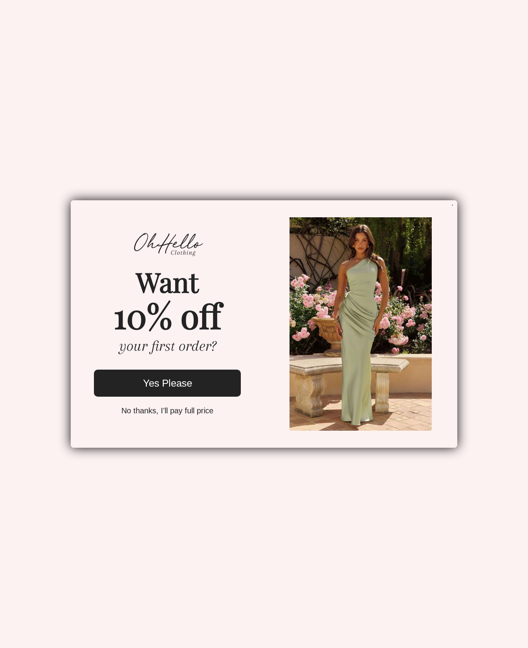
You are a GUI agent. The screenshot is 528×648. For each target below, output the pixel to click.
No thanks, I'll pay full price (167, 410)
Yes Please (167, 383)
